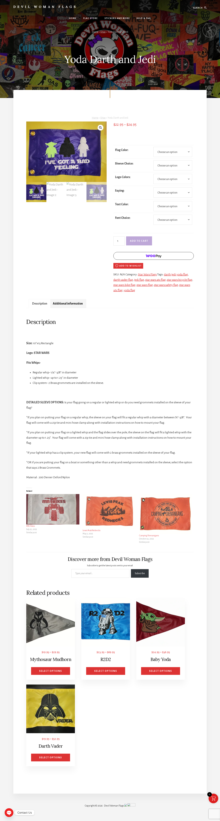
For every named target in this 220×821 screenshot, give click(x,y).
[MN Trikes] (52, 509)
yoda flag (129, 290)
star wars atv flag (155, 279)
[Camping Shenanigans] (165, 514)
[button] (100, 128)
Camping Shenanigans (149, 535)
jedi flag (139, 279)
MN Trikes (30, 526)
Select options (50, 671)
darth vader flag (123, 279)
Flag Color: (122, 150)
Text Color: (122, 204)
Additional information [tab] (68, 303)
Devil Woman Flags (45, 7)
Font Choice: (122, 217)
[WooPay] (153, 256)
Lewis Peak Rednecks (91, 530)
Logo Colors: (123, 177)
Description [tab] (39, 303)
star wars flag (145, 285)
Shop (103, 32)
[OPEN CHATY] (9, 812)
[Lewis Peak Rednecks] (109, 511)
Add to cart (139, 241)
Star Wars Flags (147, 274)
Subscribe (140, 573)
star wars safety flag (166, 285)
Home (95, 32)
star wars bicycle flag (179, 279)
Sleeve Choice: (124, 163)
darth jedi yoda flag (176, 274)
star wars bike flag (124, 285)
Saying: (119, 190)
